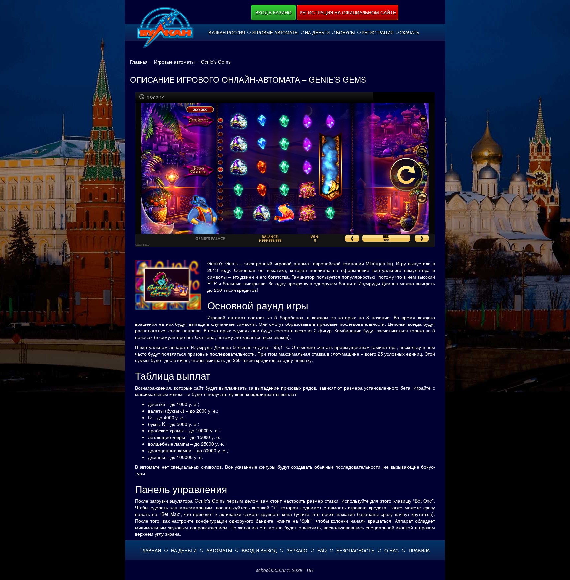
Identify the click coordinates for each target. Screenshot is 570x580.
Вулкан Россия (226, 33)
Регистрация (377, 33)
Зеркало (297, 550)
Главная (150, 550)
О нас (391, 550)
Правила (419, 550)
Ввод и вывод (259, 550)
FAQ (322, 550)
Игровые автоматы (275, 33)
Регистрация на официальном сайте (348, 12)
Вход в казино (273, 12)
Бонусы (345, 33)
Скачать (409, 33)
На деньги (317, 33)
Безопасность (355, 550)
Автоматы (219, 550)
